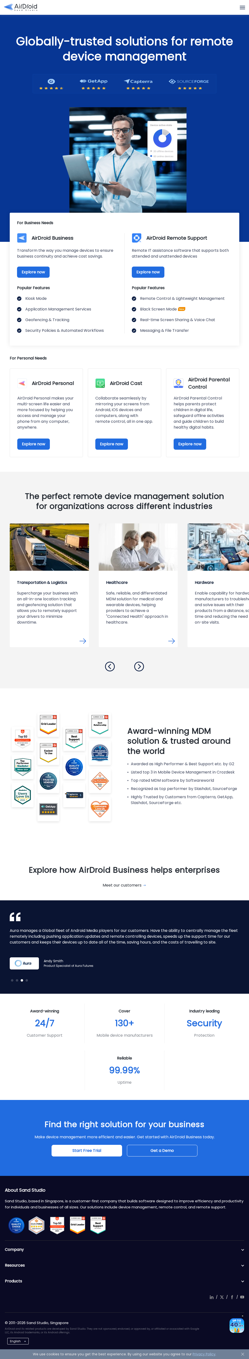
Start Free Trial (86, 1150)
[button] (110, 666)
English (15, 1341)
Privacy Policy (204, 1354)
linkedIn (211, 1297)
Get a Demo (162, 1150)
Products (13, 1281)
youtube (242, 1297)
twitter (222, 1297)
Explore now (33, 272)
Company (14, 1249)
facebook (232, 1297)
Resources (15, 1265)
